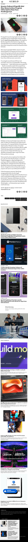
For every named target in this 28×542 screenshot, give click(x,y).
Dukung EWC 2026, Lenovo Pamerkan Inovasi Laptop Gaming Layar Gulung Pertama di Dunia (13, 469)
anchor (7, 198)
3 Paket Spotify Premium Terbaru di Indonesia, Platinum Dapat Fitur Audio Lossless (12, 269)
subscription (23, 200)
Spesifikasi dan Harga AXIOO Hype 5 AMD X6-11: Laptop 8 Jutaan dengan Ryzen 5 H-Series (14, 403)
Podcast (12, 198)
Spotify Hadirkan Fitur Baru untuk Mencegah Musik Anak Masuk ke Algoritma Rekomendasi (14, 301)
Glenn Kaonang (4, 13)
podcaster (17, 198)
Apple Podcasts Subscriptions (12, 40)
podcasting (23, 198)
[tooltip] (17, 16)
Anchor (12, 187)
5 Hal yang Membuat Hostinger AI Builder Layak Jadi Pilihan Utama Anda (13, 370)
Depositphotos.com (5, 189)
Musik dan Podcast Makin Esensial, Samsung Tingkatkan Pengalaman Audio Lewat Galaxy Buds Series (13, 236)
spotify (17, 200)
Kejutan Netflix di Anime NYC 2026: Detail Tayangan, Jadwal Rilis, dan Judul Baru (13, 436)
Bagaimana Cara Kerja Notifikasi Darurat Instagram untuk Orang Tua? (13, 502)
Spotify (6, 187)
